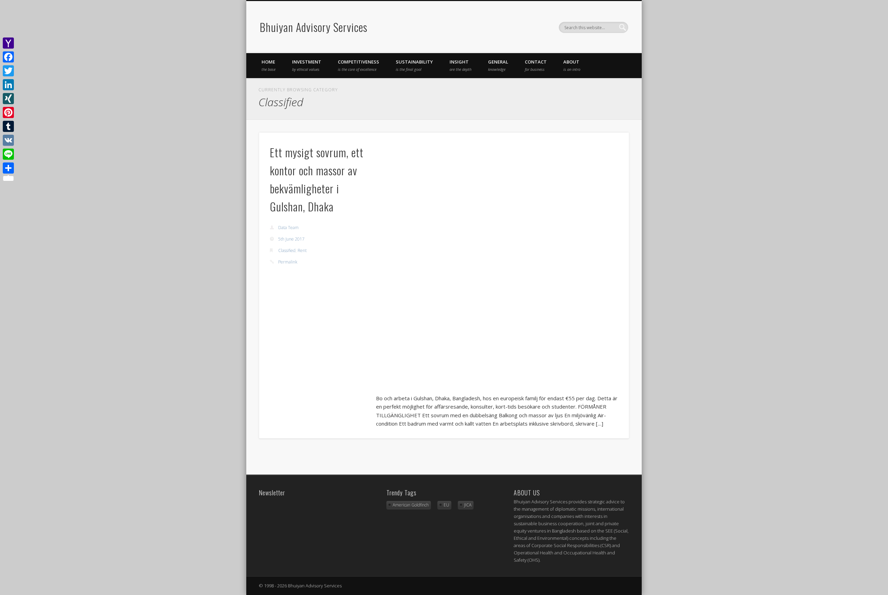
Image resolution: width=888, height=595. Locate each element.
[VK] (8, 140)
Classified (287, 250)
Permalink (287, 262)
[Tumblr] (8, 126)
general (498, 65)
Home (268, 65)
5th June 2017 (291, 239)
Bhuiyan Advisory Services (313, 27)
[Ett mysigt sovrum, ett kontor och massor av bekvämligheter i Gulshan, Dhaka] (497, 264)
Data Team (288, 228)
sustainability (414, 65)
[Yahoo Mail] (8, 43)
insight (460, 65)
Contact (536, 65)
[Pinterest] (8, 112)
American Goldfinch (411, 505)
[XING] (8, 99)
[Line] (8, 154)
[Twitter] (8, 71)
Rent (302, 250)
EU (446, 505)
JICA (467, 505)
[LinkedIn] (8, 85)
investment (306, 65)
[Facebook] (8, 57)
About (571, 65)
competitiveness (358, 65)
